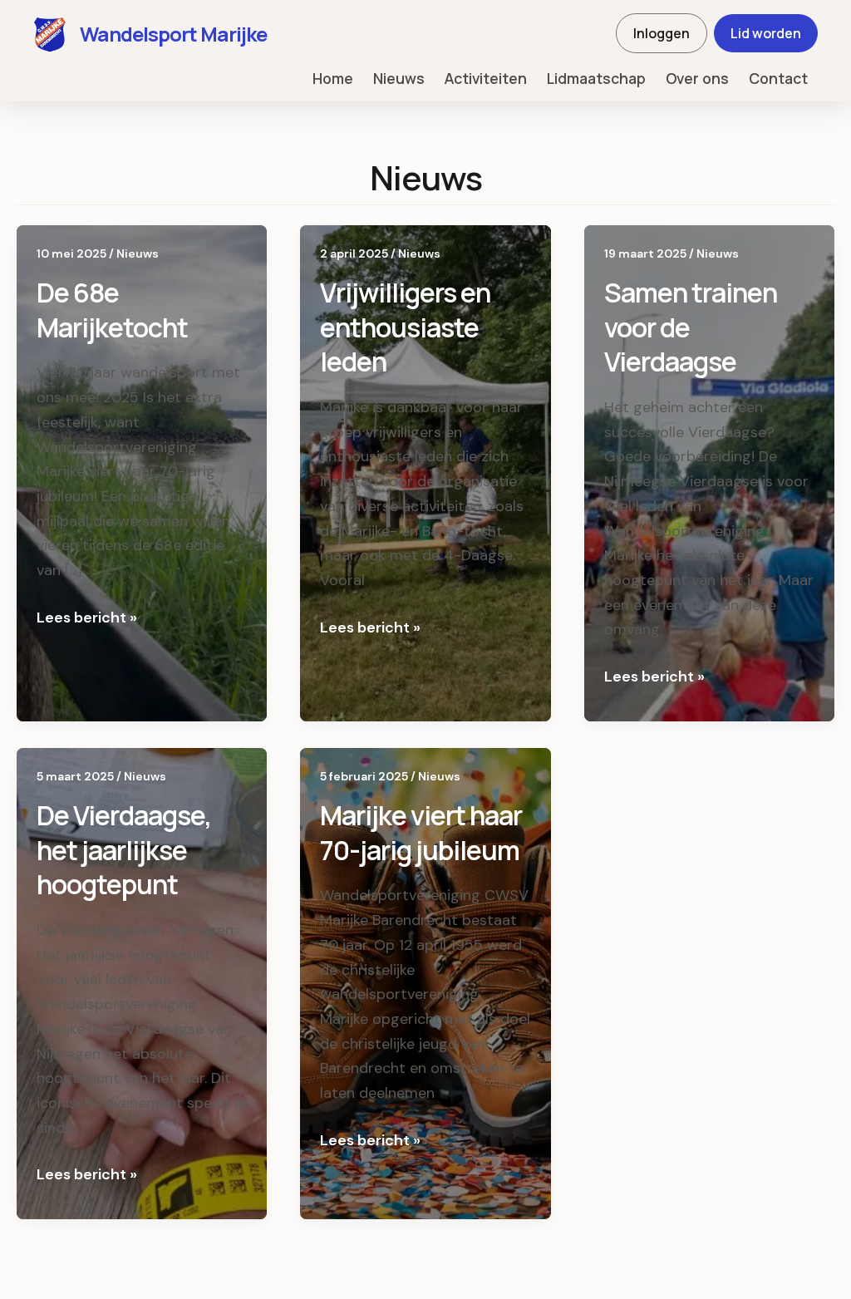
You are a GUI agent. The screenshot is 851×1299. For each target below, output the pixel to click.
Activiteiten (486, 78)
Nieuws (399, 78)
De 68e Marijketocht (112, 310)
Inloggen (661, 33)
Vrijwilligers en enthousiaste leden (405, 327)
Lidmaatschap (596, 78)
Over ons (697, 78)
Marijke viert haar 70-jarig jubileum (421, 832)
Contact (778, 78)
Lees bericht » (87, 619)
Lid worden (765, 33)
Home (332, 78)
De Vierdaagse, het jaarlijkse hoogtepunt (124, 850)
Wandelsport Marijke (173, 33)
